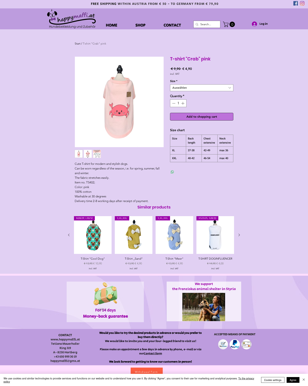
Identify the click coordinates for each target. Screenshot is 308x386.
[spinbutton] (178, 103)
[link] (229, 24)
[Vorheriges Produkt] (69, 235)
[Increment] (183, 103)
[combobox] (201, 87)
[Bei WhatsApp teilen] (172, 172)
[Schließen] (304, 380)
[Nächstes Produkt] (239, 235)
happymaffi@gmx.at (65, 361)
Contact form (153, 353)
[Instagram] (302, 3)
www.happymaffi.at (65, 339)
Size (173, 81)
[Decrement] (173, 103)
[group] (154, 243)
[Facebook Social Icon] (295, 3)
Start (77, 43)
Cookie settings (272, 380)
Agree (293, 380)
